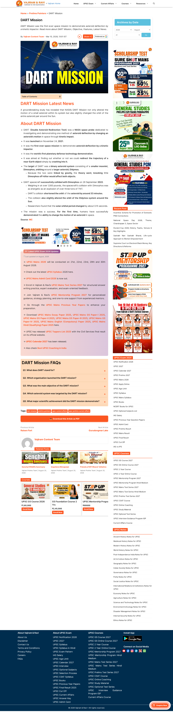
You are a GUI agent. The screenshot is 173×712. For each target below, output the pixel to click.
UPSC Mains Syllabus (122, 397)
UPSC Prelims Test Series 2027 (126, 496)
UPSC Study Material (122, 509)
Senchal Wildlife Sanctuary (33, 467)
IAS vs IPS (117, 447)
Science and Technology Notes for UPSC (130, 602)
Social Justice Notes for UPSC (126, 581)
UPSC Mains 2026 (121, 380)
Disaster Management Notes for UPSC (129, 611)
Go (146, 35)
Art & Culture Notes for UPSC (125, 559)
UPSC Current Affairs (63, 695)
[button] (154, 3)
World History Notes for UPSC (125, 550)
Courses (125, 3)
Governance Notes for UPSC (125, 572)
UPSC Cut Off (119, 442)
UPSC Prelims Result (122, 429)
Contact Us (23, 644)
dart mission (31, 411)
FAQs (20, 659)
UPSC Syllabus (119, 393)
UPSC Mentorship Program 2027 (127, 478)
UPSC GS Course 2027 (123, 460)
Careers (21, 655)
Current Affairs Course (122, 523)
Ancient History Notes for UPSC (126, 537)
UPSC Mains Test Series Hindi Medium (129, 492)
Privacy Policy (24, 651)
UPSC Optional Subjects (65, 669)
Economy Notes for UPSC (124, 593)
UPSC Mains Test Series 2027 (126, 487)
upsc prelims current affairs (79, 411)
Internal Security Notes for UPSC (127, 616)
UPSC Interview (60, 666)
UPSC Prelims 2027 (121, 375)
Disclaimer (23, 641)
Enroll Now (27, 509)
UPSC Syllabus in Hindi (64, 648)
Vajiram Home (54, 3)
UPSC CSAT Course (121, 501)
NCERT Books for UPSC (123, 406)
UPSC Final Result (121, 438)
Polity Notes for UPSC (122, 577)
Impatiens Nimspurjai (60, 467)
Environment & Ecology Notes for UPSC (129, 607)
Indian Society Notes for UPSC (126, 568)
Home (76, 3)
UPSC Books (118, 402)
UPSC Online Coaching (123, 505)
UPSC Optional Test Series (124, 514)
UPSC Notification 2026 (123, 362)
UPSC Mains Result (121, 433)
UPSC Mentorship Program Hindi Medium (130, 483)
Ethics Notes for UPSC (122, 620)
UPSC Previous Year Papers (66, 684)
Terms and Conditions (29, 648)
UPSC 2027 (118, 366)
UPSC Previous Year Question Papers (129, 420)
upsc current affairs (59, 411)
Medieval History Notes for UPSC (127, 541)
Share (86, 36)
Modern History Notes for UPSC (126, 546)
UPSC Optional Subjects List (125, 411)
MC (31, 219)
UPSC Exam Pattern (63, 651)
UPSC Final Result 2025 (64, 687)
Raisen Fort (26, 430)
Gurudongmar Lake (98, 430)
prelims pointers (44, 411)
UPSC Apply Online (121, 384)
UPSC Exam (88, 3)
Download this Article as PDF (64, 418)
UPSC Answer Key (62, 698)
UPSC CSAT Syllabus (63, 677)
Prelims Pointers (37, 13)
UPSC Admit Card (120, 424)
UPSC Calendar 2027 (37, 341)
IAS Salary (117, 415)
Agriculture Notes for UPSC (124, 598)
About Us (22, 637)
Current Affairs (107, 3)
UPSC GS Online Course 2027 (126, 465)
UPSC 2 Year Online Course (125, 474)
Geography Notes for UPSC (124, 563)
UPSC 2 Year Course (122, 469)
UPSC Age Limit (120, 388)
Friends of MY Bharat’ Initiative (93, 467)
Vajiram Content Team (33, 36)
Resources (140, 3)
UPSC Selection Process (65, 673)
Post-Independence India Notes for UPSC (130, 554)
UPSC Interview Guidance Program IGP (129, 518)
